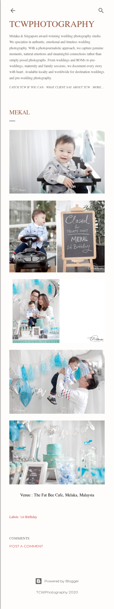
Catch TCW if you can (26, 87)
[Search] (101, 9)
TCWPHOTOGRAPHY (52, 23)
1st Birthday (28, 516)
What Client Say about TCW (68, 87)
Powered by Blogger (61, 581)
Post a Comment (26, 546)
